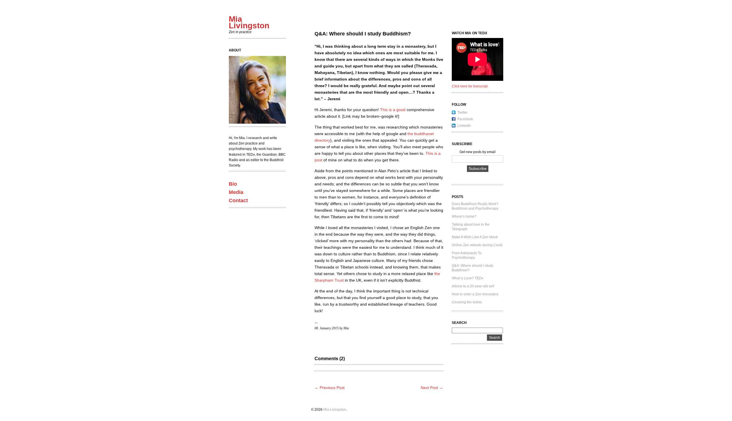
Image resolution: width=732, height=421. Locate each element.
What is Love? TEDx (467, 278)
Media (236, 192)
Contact (238, 200)
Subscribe (478, 168)
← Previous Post (330, 387)
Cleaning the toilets (467, 302)
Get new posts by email (478, 152)
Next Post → (432, 387)
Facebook (465, 119)
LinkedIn (464, 126)
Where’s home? (464, 216)
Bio (233, 184)
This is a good (392, 109)
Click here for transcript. (470, 86)
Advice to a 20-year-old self (473, 286)
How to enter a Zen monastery (475, 294)
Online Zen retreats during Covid (477, 245)
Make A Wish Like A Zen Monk (475, 237)
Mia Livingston (334, 410)
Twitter (463, 113)
